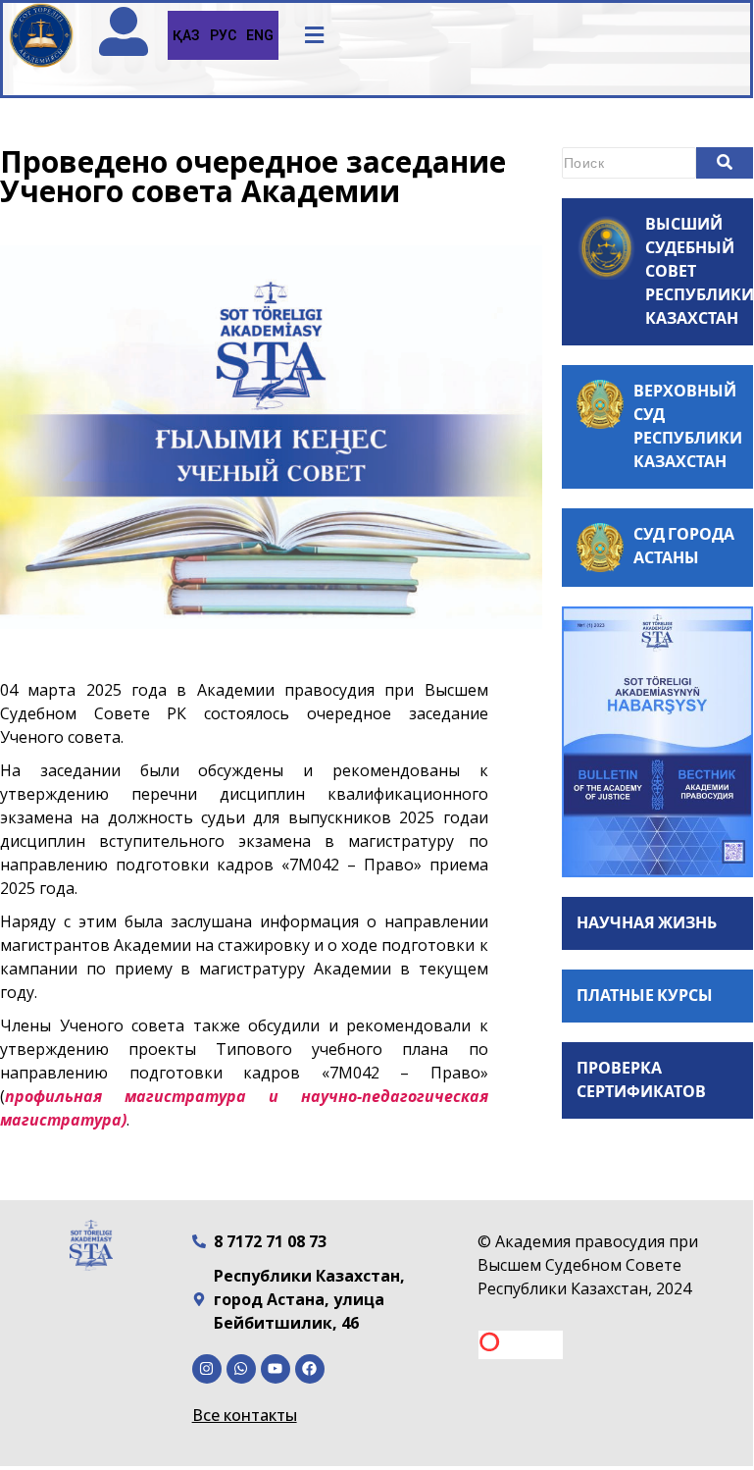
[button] (314, 36)
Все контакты (244, 1415)
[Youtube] (275, 1369)
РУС (223, 35)
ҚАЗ (186, 35)
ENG (260, 35)
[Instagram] (207, 1369)
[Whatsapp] (241, 1369)
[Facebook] (310, 1369)
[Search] (724, 163)
